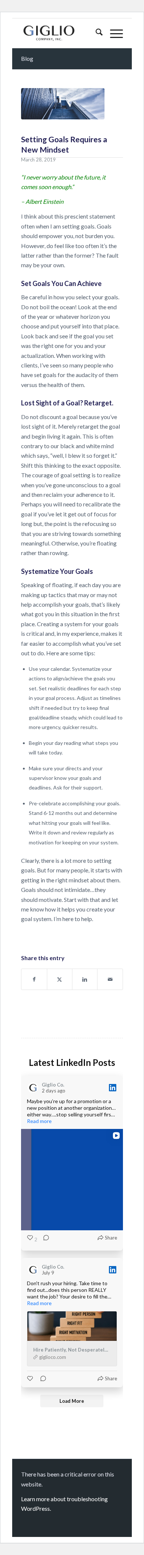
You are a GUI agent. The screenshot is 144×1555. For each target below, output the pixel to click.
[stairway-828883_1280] (62, 104)
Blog (27, 58)
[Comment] (44, 1239)
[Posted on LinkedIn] (112, 1087)
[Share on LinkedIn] (84, 979)
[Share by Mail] (109, 979)
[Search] (95, 33)
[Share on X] (59, 979)
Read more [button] (39, 1121)
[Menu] (113, 33)
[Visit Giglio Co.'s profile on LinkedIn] (34, 1088)
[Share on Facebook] (34, 979)
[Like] (30, 1378)
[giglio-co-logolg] (61, 33)
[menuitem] (95, 33)
